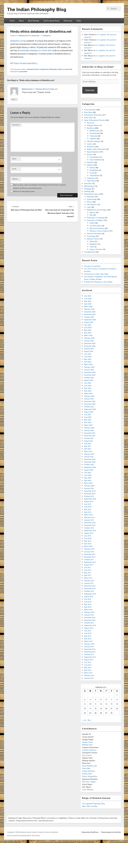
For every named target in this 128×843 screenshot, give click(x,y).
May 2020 (87, 478)
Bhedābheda (94, 170)
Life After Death (95, 225)
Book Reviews (33, 20)
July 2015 (87, 630)
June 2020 (88, 475)
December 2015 (89, 617)
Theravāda (93, 136)
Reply (14, 99)
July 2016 (87, 599)
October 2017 (89, 559)
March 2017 (88, 578)
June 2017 (88, 570)
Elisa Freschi (87, 755)
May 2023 (87, 388)
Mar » (90, 720)
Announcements (33, 69)
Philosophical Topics (91, 194)
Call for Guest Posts (51, 20)
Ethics (60, 69)
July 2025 (87, 325)
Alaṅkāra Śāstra (92, 125)
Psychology (91, 236)
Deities (92, 223)
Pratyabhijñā (94, 157)
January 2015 (89, 646)
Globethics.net (16, 40)
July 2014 (87, 662)
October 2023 (89, 377)
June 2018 (88, 538)
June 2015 (88, 633)
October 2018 (89, 528)
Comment (16, 124)
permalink (23, 71)
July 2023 (87, 383)
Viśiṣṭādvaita (94, 175)
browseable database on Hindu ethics (36, 50)
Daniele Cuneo (87, 742)
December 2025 (89, 311)
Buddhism (90, 128)
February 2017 (89, 580)
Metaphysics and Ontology (96, 209)
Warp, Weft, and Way (89, 806)
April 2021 (87, 449)
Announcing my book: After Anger (96, 274)
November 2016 (89, 588)
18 (95, 708)
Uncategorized (89, 252)
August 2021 (88, 441)
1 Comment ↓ (46, 35)
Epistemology (92, 199)
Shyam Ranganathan (89, 776)
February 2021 (89, 454)
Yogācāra (93, 138)
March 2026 (88, 306)
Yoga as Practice (96, 249)
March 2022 (88, 425)
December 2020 (89, 459)
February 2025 (89, 338)
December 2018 (89, 522)
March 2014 (88, 673)
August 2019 (88, 501)
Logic (89, 207)
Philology (87, 191)
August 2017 (88, 565)
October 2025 (89, 317)
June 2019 (88, 506)
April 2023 (87, 391)
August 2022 (88, 412)
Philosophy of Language (95, 217)
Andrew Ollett (87, 773)
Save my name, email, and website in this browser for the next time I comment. (39, 185)
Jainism (89, 144)
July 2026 (87, 296)
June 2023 (88, 385)
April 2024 (87, 362)
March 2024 (88, 364)
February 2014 (89, 675)
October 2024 (89, 348)
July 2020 (87, 472)
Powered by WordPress (90, 832)
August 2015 (88, 628)
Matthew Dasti (27, 89)
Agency (92, 212)
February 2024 (89, 367)
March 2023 (88, 393)
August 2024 (88, 351)
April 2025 (87, 333)
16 (85, 708)
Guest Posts (88, 117)
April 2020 (87, 480)
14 (111, 704)
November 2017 (89, 557)
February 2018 (89, 549)
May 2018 (87, 541)
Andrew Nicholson (88, 771)
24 (90, 713)
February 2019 (89, 517)
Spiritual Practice (93, 239)
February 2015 (89, 644)
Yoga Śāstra (91, 180)
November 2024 (89, 346)
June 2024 (88, 356)
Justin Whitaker (87, 789)
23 (85, 713)
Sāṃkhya (90, 162)
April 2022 (87, 422)
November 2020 (89, 462)
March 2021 (88, 451)
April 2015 (87, 638)
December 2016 (89, 586)
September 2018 (90, 530)
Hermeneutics (92, 204)
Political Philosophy (94, 233)
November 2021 (89, 435)
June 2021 (88, 443)
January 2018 (89, 551)
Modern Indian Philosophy (96, 149)
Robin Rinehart (21, 63)
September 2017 (90, 562)
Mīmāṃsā (90, 146)
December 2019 (89, 491)
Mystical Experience (97, 228)
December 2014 (89, 649)
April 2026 (87, 304)
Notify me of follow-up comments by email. (27, 188)
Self (91, 215)
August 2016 (88, 596)
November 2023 (89, 375)
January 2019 (89, 520)
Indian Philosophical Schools (94, 120)
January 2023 (89, 398)
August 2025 (88, 322)
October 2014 (89, 654)
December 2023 (89, 372)
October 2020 (89, 464)
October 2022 (89, 406)
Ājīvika (89, 123)
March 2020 (88, 483)
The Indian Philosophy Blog (36, 9)
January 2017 (89, 583)
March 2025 (88, 335)
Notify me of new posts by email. (24, 191)
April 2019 (87, 512)
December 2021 (89, 433)
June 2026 (88, 298)
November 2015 (89, 620)
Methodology (88, 186)
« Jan (84, 720)
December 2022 (89, 401)
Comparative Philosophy (48, 69)
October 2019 (89, 496)
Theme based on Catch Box (111, 832)
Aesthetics (91, 196)
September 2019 (90, 499)
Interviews (87, 183)
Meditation (93, 244)
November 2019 (89, 493)
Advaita (92, 167)
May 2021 (87, 446)
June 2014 (88, 665)
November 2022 (89, 404)
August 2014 (88, 659)
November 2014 (89, 652)
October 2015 (89, 622)
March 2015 (88, 641)
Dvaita (92, 173)
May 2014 (87, 667)
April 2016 (87, 607)
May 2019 (87, 509)
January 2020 (89, 488)
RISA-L (34, 63)
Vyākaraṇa (91, 178)
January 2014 (89, 678)
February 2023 (89, 396)
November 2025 (89, 314)
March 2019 (88, 514)
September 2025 (90, 319)
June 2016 (88, 601)
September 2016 (90, 594)
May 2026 (87, 301)
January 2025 (89, 341)
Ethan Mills (86, 768)
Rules (78, 20)
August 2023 (88, 380)
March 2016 (88, 609)
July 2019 (87, 504)
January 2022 (89, 430)
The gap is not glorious (92, 266)
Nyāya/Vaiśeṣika (93, 152)
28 (111, 713)
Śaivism (90, 154)
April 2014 (87, 670)
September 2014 (90, 657)
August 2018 (88, 533)
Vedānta (90, 165)
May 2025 (87, 330)
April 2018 (87, 543)
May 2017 (87, 572)
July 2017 (87, 567)
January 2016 (89, 615)
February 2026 (89, 309)
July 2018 (87, 536)
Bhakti (92, 241)
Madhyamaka (94, 130)
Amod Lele (35, 35)
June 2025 (88, 327)
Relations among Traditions (99, 231)
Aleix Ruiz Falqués (89, 781)
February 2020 (89, 485)
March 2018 (88, 546)
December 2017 (89, 554)
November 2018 (89, 525)
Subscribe (89, 90)
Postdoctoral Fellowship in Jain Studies (98, 282)
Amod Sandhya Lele (89, 766)
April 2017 (87, 575)
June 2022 (88, 417)
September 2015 (90, 625)
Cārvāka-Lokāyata (93, 141)
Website (15, 179)
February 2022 (89, 428)
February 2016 (89, 612)
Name (14, 158)
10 (90, 704)
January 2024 (89, 369)
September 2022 (90, 409)
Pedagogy (87, 188)
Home (12, 20)
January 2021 (89, 456)
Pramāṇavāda (95, 133)
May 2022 (87, 419)
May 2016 (87, 604)
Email (14, 168)
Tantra (92, 246)
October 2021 (89, 438)
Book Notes (88, 112)
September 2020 (90, 467)
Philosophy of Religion (95, 220)
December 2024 (89, 343)
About (21, 20)
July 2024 (87, 354)
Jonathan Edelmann (89, 750)
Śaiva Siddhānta (96, 159)
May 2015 (87, 636)
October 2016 (89, 591)
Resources (68, 20)
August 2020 (88, 470)
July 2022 (87, 414)
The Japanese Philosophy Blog (93, 803)
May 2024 (87, 359)
